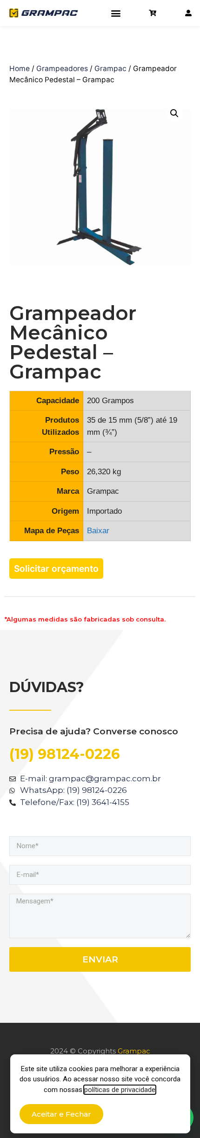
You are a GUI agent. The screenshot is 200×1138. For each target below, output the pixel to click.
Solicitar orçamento (56, 568)
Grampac (110, 68)
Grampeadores (62, 68)
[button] (115, 13)
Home (19, 68)
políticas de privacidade (119, 1090)
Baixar (98, 530)
